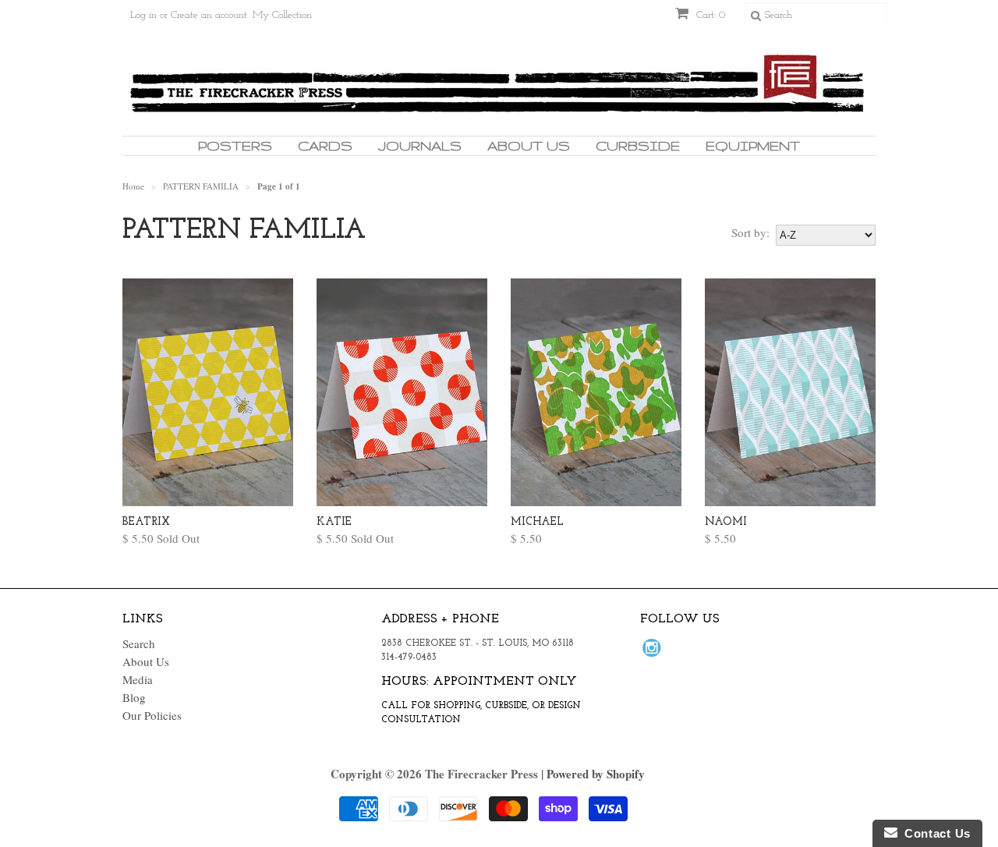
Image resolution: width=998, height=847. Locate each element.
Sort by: (750, 232)
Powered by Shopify (596, 773)
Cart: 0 (709, 15)
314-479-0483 (409, 657)
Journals (420, 145)
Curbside (638, 145)
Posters (235, 145)
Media (137, 679)
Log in (143, 15)
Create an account (209, 15)
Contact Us (934, 833)
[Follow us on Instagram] (654, 652)
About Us (528, 145)
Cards (325, 145)
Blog (134, 697)
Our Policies (152, 715)
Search (138, 643)
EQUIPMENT (753, 145)
